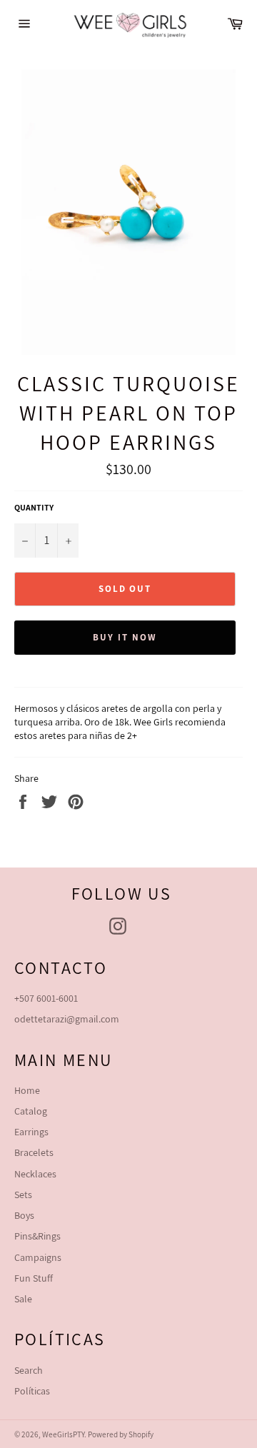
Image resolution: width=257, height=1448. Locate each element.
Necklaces (35, 1173)
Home (27, 1090)
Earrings (31, 1131)
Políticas (32, 1390)
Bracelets (34, 1152)
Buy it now (125, 637)
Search (28, 1370)
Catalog (30, 1111)
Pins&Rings (37, 1236)
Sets (23, 1194)
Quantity (34, 507)
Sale (23, 1298)
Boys (24, 1215)
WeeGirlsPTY (63, 1434)
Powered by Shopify (120, 1434)
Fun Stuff (33, 1278)
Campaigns (37, 1257)
